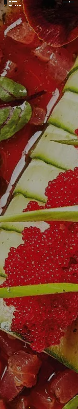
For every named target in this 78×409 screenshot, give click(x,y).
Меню (10, 5)
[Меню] (72, 2)
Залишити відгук (17, 5)
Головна (6, 5)
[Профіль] (69, 2)
